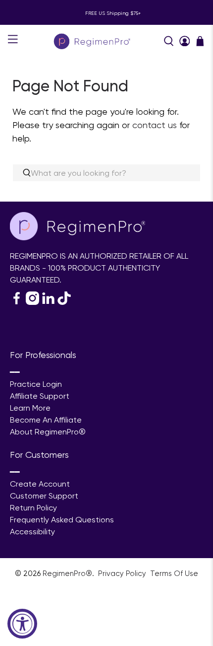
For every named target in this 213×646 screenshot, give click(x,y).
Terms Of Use (174, 573)
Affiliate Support (39, 396)
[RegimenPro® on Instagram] (32, 302)
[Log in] (185, 41)
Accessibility (32, 531)
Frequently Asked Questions (62, 519)
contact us (154, 125)
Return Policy (33, 507)
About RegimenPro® (48, 431)
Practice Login (36, 384)
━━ (15, 372)
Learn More (30, 408)
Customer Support (44, 496)
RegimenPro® (67, 573)
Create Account (40, 484)
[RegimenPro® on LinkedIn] (48, 302)
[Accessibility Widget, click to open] (22, 624)
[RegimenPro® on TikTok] (64, 302)
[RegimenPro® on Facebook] (16, 302)
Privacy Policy (123, 573)
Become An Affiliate (46, 420)
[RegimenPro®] (93, 41)
